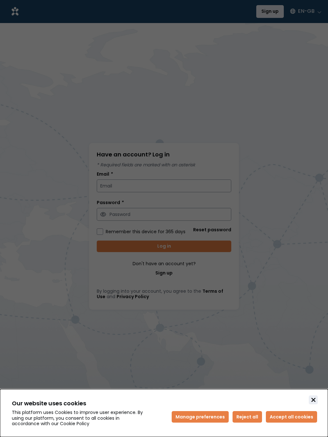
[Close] (313, 399)
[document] (164, 413)
